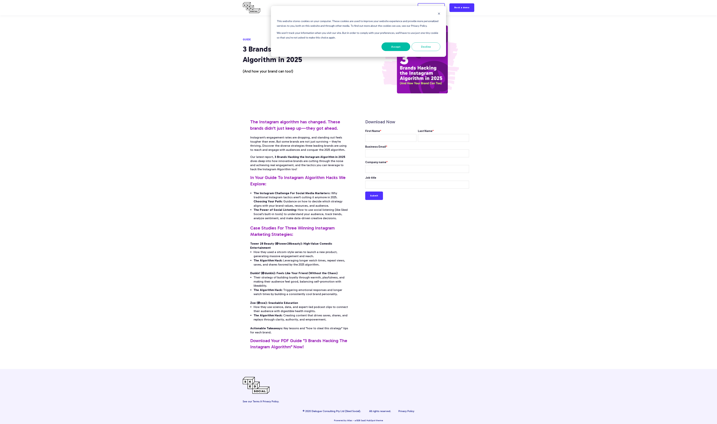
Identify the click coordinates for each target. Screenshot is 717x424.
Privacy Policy (270, 401)
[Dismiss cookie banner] (439, 14)
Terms (256, 401)
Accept (396, 46)
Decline (426, 46)
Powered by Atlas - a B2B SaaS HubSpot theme (358, 420)
